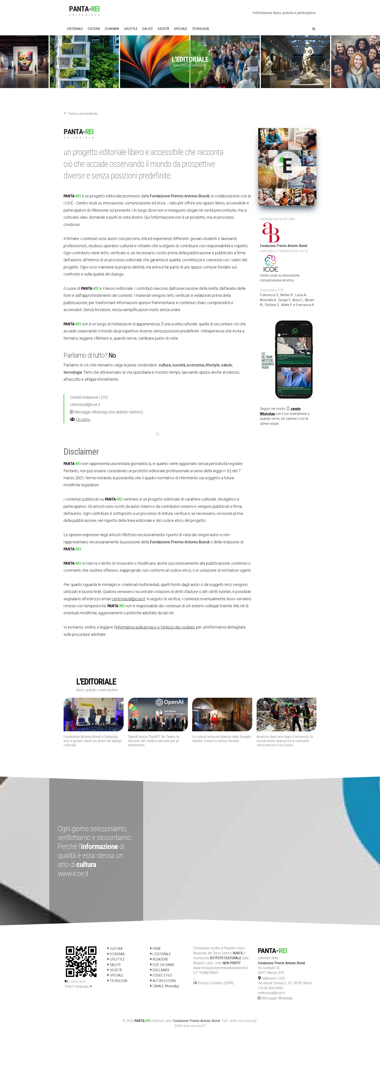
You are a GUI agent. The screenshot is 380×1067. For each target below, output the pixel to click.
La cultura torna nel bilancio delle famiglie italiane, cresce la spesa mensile (157, 739)
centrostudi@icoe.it (85, 404)
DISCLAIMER (160, 970)
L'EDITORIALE (161, 954)
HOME (156, 948)
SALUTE (115, 965)
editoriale (158, 1021)
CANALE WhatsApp (165, 986)
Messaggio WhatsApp (90, 412)
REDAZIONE (160, 959)
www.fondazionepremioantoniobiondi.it (220, 968)
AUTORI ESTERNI (164, 981)
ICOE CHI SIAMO (163, 965)
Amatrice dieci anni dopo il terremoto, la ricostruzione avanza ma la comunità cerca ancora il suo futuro (220, 741)
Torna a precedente (82, 114)
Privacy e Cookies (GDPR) (215, 983)
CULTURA (115, 948)
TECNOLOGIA (118, 981)
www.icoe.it (73, 873)
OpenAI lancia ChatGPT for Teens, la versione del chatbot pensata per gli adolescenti (89, 741)
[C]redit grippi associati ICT (190, 1025)
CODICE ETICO (162, 975)
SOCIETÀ (115, 970)
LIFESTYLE (117, 959)
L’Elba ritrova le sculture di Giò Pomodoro (285, 737)
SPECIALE (116, 975)
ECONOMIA (116, 954)
